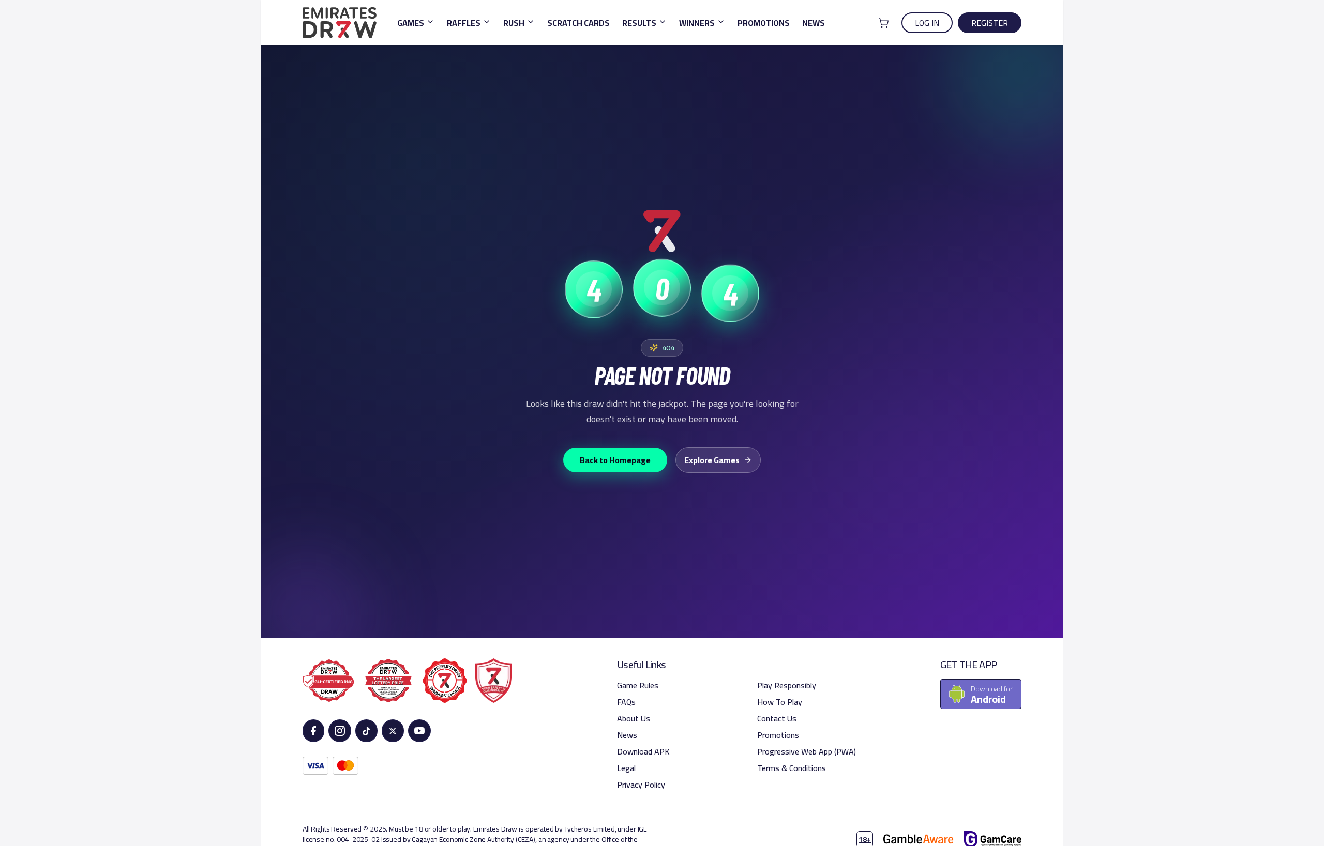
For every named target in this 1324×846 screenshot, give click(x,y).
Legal (626, 768)
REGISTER (989, 22)
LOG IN (927, 22)
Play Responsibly (786, 685)
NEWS (813, 23)
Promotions (778, 735)
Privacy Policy (641, 784)
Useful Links (641, 664)
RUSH (513, 22)
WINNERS (697, 22)
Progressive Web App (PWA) (806, 751)
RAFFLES (463, 22)
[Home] (340, 22)
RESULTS (639, 22)
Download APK (643, 751)
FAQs (626, 702)
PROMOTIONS (764, 23)
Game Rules (637, 685)
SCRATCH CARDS (578, 23)
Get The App (968, 664)
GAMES (410, 22)
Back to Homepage (615, 460)
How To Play (779, 702)
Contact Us (776, 718)
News (627, 735)
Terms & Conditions (791, 768)
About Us (633, 718)
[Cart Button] (883, 23)
